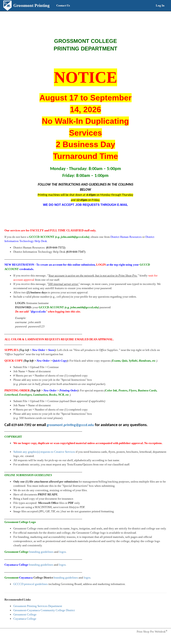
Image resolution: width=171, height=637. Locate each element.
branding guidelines (41, 551)
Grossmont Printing (31, 5)
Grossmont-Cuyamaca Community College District (44, 610)
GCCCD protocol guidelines (30, 584)
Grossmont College (25, 614)
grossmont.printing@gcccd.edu (70, 425)
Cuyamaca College (24, 618)
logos (62, 551)
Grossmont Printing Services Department (37, 606)
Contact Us (63, 5)
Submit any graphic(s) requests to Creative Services (44, 451)
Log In (160, 5)
